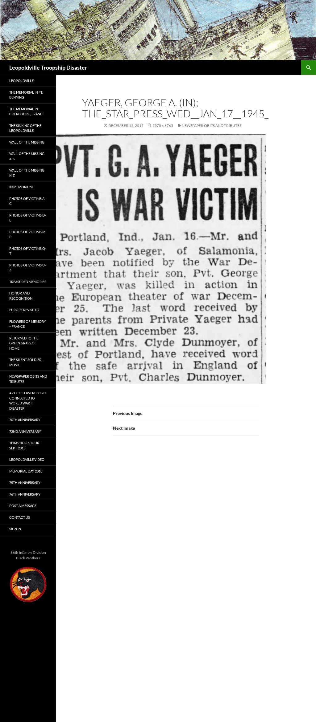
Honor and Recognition (20, 295)
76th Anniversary (24, 494)
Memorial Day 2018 (25, 471)
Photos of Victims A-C (27, 201)
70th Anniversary (24, 420)
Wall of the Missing (26, 142)
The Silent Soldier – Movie (26, 362)
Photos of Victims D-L (27, 217)
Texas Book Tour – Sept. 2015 (25, 445)
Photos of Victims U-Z (27, 267)
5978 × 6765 (162, 125)
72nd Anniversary (25, 431)
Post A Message (22, 506)
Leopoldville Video (26, 459)
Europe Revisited (24, 310)
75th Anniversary (24, 483)
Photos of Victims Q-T (27, 251)
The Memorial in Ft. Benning (26, 94)
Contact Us (19, 517)
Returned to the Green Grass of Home (23, 343)
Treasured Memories (27, 282)
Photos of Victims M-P (28, 234)
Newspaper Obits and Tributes (211, 125)
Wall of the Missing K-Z (26, 172)
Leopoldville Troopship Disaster (48, 67)
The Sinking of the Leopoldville (25, 128)
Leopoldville (21, 81)
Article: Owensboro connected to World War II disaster (27, 400)
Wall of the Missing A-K (26, 156)
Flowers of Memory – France (27, 324)
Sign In (15, 529)
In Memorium (21, 187)
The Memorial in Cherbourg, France (26, 111)
